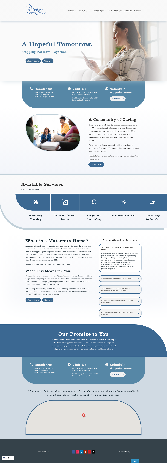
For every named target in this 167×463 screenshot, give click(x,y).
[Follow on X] (93, 452)
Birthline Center (132, 10)
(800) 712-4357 (40, 96)
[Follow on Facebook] (73, 452)
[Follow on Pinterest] (89, 452)
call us (79, 100)
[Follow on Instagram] (77, 452)
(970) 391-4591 (40, 94)
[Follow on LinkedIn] (81, 452)
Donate (118, 10)
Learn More (96, 164)
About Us (84, 10)
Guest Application (102, 10)
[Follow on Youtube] (85, 452)
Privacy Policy (124, 451)
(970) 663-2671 (40, 92)
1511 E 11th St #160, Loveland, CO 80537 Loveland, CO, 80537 (84, 93)
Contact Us (118, 98)
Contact (72, 10)
